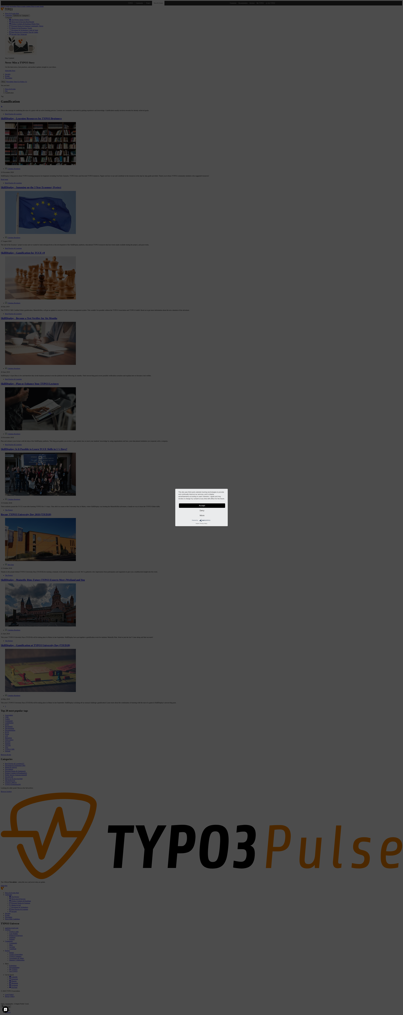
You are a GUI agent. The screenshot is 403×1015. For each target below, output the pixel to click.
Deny (202, 510)
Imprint (197, 523)
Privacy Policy (203, 523)
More (202, 515)
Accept (202, 505)
